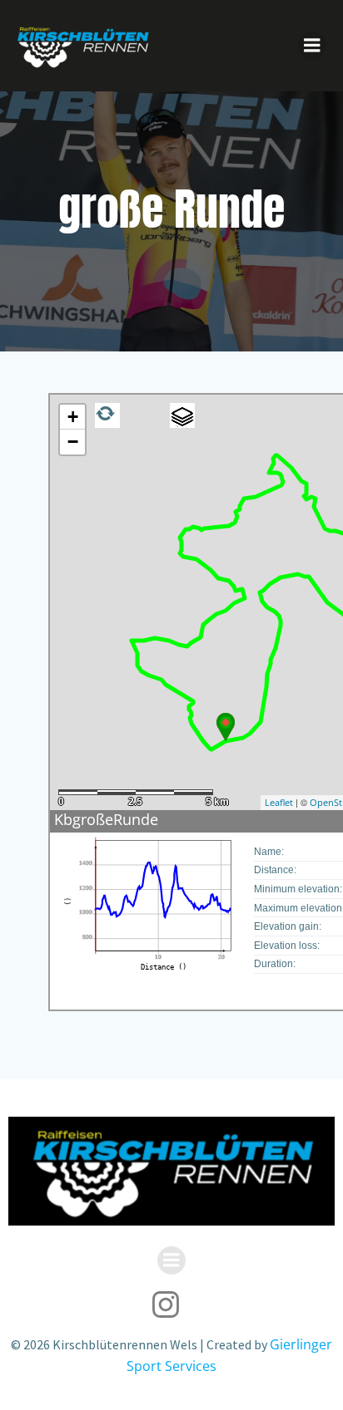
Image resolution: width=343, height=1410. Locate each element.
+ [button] (72, 416)
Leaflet (279, 802)
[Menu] (312, 46)
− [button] (72, 441)
